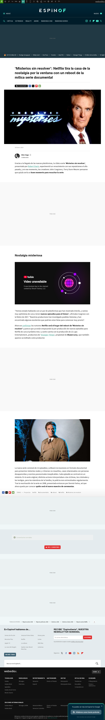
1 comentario (22, 86)
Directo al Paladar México (52, 706)
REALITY (28, 21)
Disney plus (41, 635)
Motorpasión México (66, 705)
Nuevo (96, 13)
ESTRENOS (19, 21)
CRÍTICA (10, 21)
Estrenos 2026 (55, 622)
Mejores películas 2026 (42, 622)
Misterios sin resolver (74, 492)
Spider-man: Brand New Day (27, 648)
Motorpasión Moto (66, 684)
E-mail (39, 86)
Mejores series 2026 (28, 622)
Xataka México (9, 705)
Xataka (7, 681)
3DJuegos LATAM (23, 705)
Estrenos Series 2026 (67, 622)
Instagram (86, 21)
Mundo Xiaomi (9, 693)
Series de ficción (10, 635)
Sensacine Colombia (38, 708)
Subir (95, 672)
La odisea (24, 643)
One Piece (45, 55)
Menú (8, 13)
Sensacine (35, 681)
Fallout (68, 55)
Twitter (101, 21)
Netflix (34, 492)
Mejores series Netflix (82, 622)
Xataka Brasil (8, 708)
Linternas (40, 647)
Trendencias (78, 681)
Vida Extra (21, 684)
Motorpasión (64, 681)
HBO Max (40, 643)
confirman (26, 325)
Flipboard (93, 21)
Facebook (90, 21)
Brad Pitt (61, 55)
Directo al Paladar (52, 681)
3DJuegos (21, 681)
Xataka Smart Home (10, 690)
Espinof (52, 10)
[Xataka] (1, 1)
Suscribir (87, 637)
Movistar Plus (9, 639)
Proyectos (27, 492)
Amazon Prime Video (27, 635)
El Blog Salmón (93, 681)
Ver (53, 547)
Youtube (97, 21)
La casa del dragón (10, 647)
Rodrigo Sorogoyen (24, 55)
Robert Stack (33, 166)
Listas (39, 639)
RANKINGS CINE (46, 21)
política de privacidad (77, 642)
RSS (78, 652)
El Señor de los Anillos (91, 55)
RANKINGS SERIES (61, 21)
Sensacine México (37, 705)
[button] (26, 155)
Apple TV (7, 643)
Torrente (53, 55)
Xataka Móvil (8, 684)
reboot (54, 492)
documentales (44, 492)
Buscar (97, 663)
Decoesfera (78, 684)
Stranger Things (77, 55)
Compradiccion (79, 687)
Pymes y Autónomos (92, 685)
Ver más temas (10, 654)
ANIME (36, 21)
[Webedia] (10, 671)
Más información (52, 718)
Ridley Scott (36, 55)
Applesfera (7, 687)
